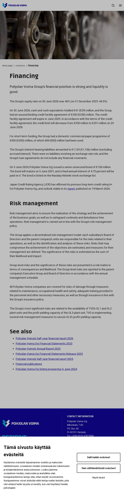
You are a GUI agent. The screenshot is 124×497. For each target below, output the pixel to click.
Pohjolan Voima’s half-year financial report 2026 (44, 339)
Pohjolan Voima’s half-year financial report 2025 (44, 359)
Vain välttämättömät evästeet (99, 468)
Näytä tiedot (98, 477)
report (71, 189)
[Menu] (120, 5)
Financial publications (29, 364)
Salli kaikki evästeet (98, 457)
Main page (7, 65)
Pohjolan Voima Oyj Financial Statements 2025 (44, 344)
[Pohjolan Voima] (14, 5)
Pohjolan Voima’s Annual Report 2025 (38, 349)
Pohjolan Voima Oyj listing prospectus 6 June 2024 (46, 369)
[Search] (113, 5)
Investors (20, 65)
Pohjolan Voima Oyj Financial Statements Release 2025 (49, 354)
